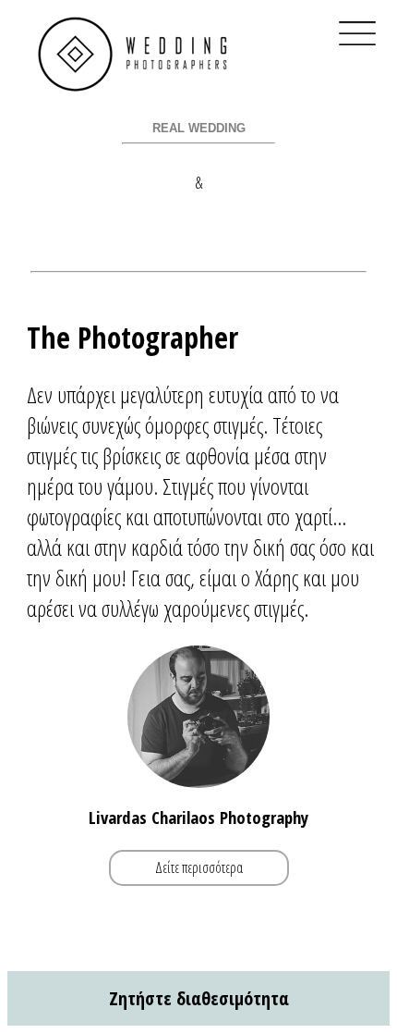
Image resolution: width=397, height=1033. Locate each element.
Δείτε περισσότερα (199, 868)
